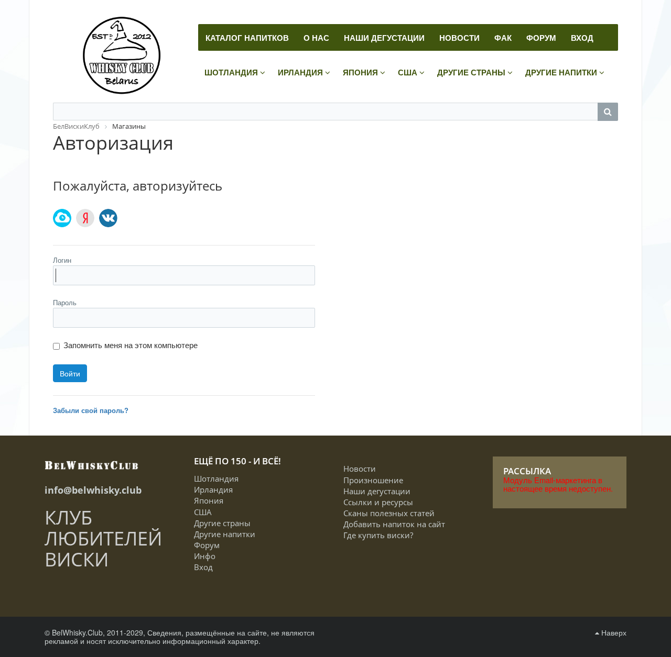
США (203, 512)
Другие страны (222, 523)
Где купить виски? (378, 535)
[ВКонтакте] (108, 218)
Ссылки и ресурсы (378, 502)
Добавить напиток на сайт (394, 524)
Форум (207, 545)
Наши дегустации (376, 491)
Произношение (373, 480)
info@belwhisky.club (93, 490)
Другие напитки (224, 534)
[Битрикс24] (62, 218)
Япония (208, 500)
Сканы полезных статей (389, 513)
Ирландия (213, 489)
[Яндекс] (85, 218)
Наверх (612, 632)
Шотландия (216, 478)
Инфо (204, 556)
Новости (359, 468)
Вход (203, 567)
